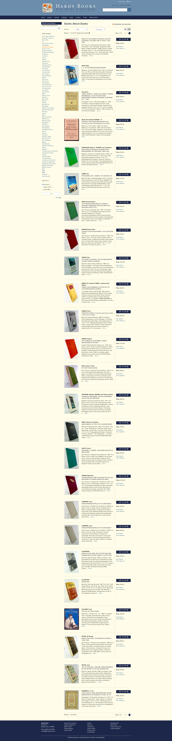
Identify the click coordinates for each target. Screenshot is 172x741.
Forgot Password (115, 728)
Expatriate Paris (46, 65)
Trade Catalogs (46, 156)
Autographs (45, 45)
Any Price (47, 184)
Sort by (66, 29)
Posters (44, 133)
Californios (45, 54)
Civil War (44, 56)
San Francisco (46, 138)
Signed (44, 142)
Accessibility (91, 732)
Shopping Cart (114, 723)
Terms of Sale (91, 728)
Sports (44, 147)
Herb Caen (45, 79)
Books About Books (47, 47)
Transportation (46, 158)
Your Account (121, 1)
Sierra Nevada (46, 140)
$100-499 (47, 189)
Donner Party (46, 61)
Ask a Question (120, 48)
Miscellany (45, 106)
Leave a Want (68, 730)
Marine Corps (46, 95)
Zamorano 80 (46, 176)
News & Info (93, 17)
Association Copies (47, 43)
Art (43, 42)
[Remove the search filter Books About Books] (89, 33)
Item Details (119, 46)
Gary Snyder (45, 74)
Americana (45, 40)
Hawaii (44, 77)
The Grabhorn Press (48, 153)
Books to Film (46, 49)
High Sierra (45, 81)
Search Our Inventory (70, 723)
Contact (78, 17)
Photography (45, 128)
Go (59, 28)
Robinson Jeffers (46, 137)
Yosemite (44, 174)
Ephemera (45, 63)
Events (89, 723)
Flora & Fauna (46, 70)
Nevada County (46, 120)
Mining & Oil (45, 104)
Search (49, 17)
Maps (43, 94)
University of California (48, 160)
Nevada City (45, 119)
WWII (43, 172)
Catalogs (64, 17)
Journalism (45, 90)
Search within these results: (50, 25)
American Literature (48, 38)
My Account (113, 725)
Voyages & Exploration (48, 162)
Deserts (44, 59)
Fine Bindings (46, 67)
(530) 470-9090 (50, 729)
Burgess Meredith (47, 50)
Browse (56, 17)
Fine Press (45, 68)
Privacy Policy (91, 730)
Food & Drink (46, 72)
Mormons (44, 111)
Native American (47, 117)
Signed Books (46, 144)
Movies (44, 113)
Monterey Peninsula (47, 110)
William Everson (46, 167)
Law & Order (45, 92)
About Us (90, 725)
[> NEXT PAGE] (129, 33)
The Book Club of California (50, 151)
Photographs (45, 126)
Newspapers (45, 122)
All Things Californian (48, 36)
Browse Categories (69, 725)
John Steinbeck (46, 88)
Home (43, 17)
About (71, 17)
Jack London (45, 83)
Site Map (92, 737)
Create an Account (115, 727)
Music (43, 115)
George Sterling (46, 76)
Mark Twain (45, 99)
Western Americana (47, 165)
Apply (57, 198)
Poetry (44, 131)
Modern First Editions (48, 108)
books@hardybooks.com (48, 731)
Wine (43, 169)
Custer (44, 58)
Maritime (44, 97)
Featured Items (68, 728)
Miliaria (44, 101)
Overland (44, 124)
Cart (129, 1)
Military (44, 102)
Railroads (45, 135)
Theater (44, 155)
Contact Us (90, 727)
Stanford (44, 149)
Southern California (47, 146)
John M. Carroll (46, 86)
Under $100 (48, 187)
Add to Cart (122, 39)
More (91, 56)
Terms (85, 17)
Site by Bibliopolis (100, 737)
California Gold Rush (48, 52)
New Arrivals (68, 727)
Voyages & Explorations (49, 163)
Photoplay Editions (47, 129)
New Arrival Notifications (122, 24)
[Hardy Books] (70, 7)
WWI (43, 171)
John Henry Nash (47, 85)
